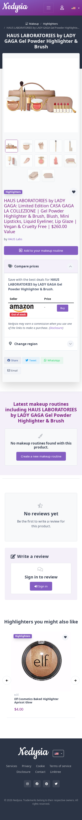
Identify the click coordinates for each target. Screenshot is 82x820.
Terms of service (60, 766)
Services (11, 766)
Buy (62, 308)
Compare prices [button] (26, 266)
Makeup (34, 23)
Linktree (55, 772)
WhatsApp (54, 360)
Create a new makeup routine (41, 456)
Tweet (32, 360)
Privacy (26, 766)
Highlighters (50, 23)
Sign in (42, 586)
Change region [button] (26, 344)
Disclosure (56, 328)
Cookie (40, 766)
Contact (40, 772)
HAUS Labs (15, 239)
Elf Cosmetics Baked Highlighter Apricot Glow (36, 700)
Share (14, 360)
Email (14, 370)
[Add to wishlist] (73, 192)
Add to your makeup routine (43, 251)
